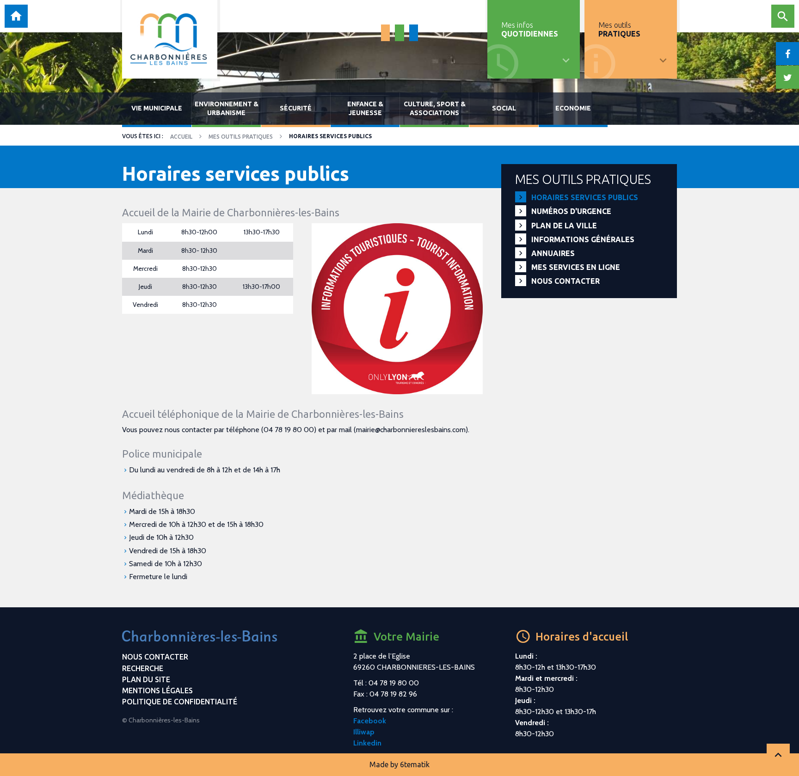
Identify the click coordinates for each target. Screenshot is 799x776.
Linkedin (367, 743)
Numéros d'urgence (571, 211)
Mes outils (619, 29)
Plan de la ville (564, 225)
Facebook (369, 720)
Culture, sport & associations (435, 108)
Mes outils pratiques (241, 137)
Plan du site (146, 679)
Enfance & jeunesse (365, 108)
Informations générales (582, 239)
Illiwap (364, 731)
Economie (573, 108)
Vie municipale (156, 108)
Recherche (142, 668)
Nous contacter (565, 281)
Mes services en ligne (575, 267)
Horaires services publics (584, 197)
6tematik (415, 764)
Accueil (181, 137)
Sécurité (296, 108)
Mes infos (529, 29)
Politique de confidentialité (179, 701)
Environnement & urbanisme (226, 108)
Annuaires (553, 253)
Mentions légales (157, 690)
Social (504, 108)
